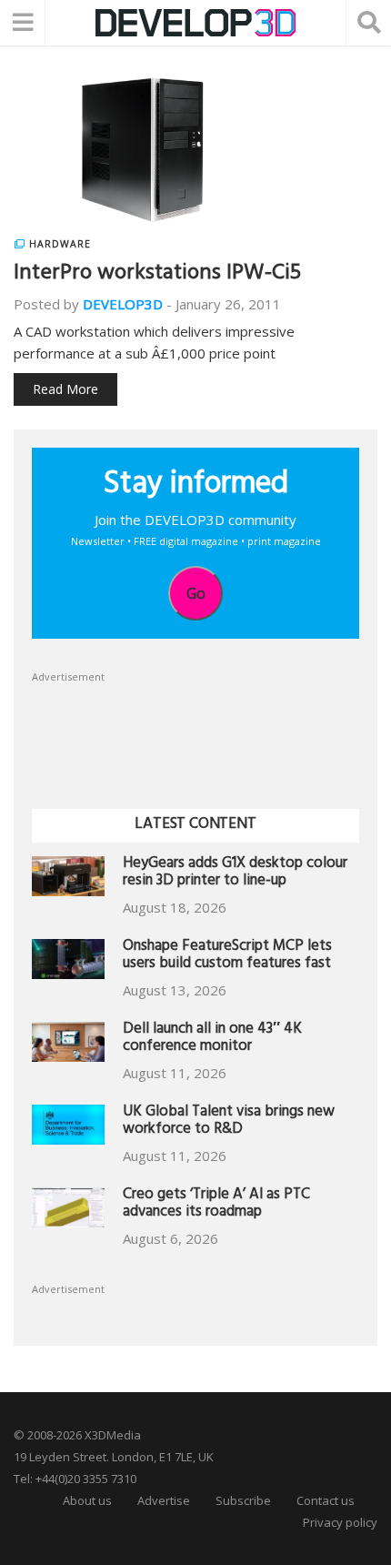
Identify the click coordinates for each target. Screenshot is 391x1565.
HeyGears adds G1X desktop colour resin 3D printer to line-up (235, 874)
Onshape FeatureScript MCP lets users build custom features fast (227, 957)
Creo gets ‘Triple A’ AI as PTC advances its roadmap (216, 1205)
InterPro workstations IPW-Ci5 (157, 275)
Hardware (60, 243)
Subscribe (243, 1500)
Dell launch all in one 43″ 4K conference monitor (212, 1039)
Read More (65, 389)
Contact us (325, 1500)
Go (196, 593)
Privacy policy (340, 1522)
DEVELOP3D (123, 304)
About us (87, 1500)
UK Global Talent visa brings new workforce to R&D (229, 1122)
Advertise (163, 1500)
